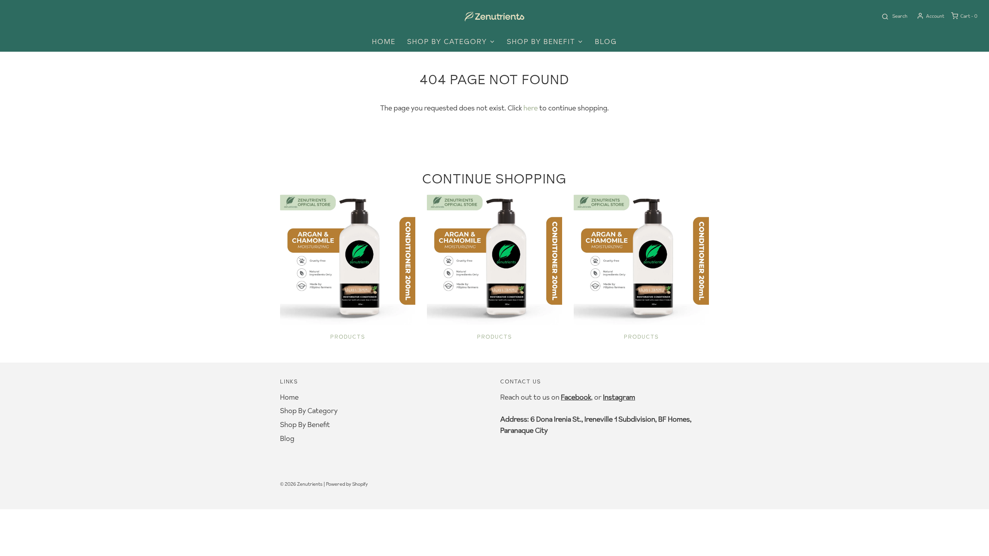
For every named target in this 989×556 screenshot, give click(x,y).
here (530, 108)
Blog (606, 41)
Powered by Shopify (347, 484)
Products (347, 337)
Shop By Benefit (305, 424)
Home (384, 41)
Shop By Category (309, 410)
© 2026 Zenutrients (301, 484)
